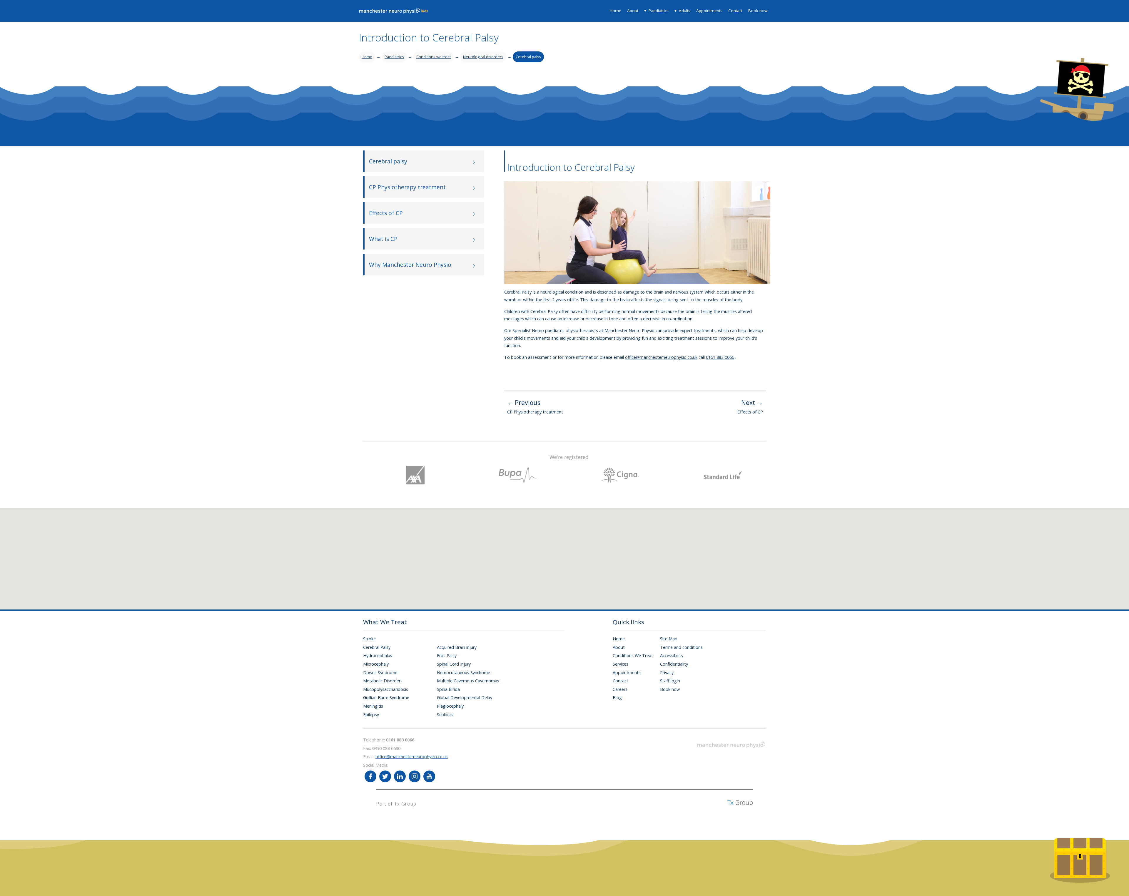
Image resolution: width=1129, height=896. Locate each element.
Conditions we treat (433, 56)
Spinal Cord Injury (454, 664)
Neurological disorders (483, 56)
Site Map (668, 639)
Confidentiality (674, 664)
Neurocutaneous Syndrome (463, 672)
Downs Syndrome (380, 672)
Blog (617, 697)
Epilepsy (371, 714)
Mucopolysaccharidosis (385, 689)
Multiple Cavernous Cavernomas (468, 681)
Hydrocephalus (377, 655)
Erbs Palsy (447, 655)
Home (615, 10)
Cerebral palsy (528, 56)
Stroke (369, 639)
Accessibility (671, 655)
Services (620, 664)
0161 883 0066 (720, 357)
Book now (757, 10)
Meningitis (373, 706)
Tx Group (405, 803)
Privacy (667, 672)
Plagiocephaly (450, 706)
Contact (735, 10)
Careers (620, 689)
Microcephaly (376, 664)
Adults (684, 10)
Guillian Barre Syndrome (386, 697)
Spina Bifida (448, 689)
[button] (573, 553)
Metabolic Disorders (383, 681)
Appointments (709, 10)
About (632, 10)
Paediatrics (659, 10)
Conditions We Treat (633, 655)
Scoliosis (445, 714)
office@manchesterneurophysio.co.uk (661, 357)
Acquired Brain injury (457, 647)
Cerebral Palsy (376, 647)
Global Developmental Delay (464, 697)
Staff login (670, 681)
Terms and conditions (681, 647)
